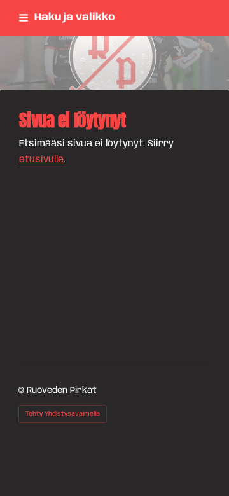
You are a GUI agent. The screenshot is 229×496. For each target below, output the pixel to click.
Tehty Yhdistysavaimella (62, 414)
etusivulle (41, 160)
